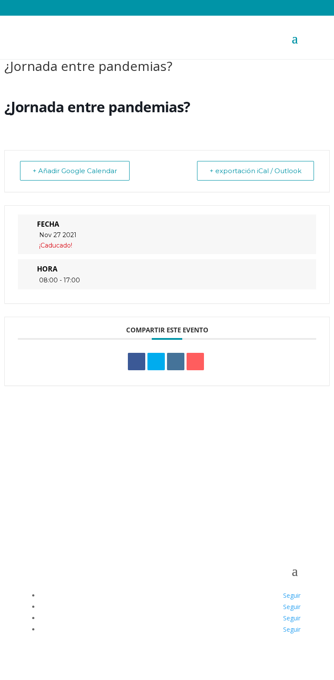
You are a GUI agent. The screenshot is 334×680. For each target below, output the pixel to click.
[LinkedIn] (175, 361)
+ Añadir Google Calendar (75, 171)
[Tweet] (156, 361)
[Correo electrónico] (195, 361)
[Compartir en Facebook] (136, 361)
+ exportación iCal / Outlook (255, 171)
